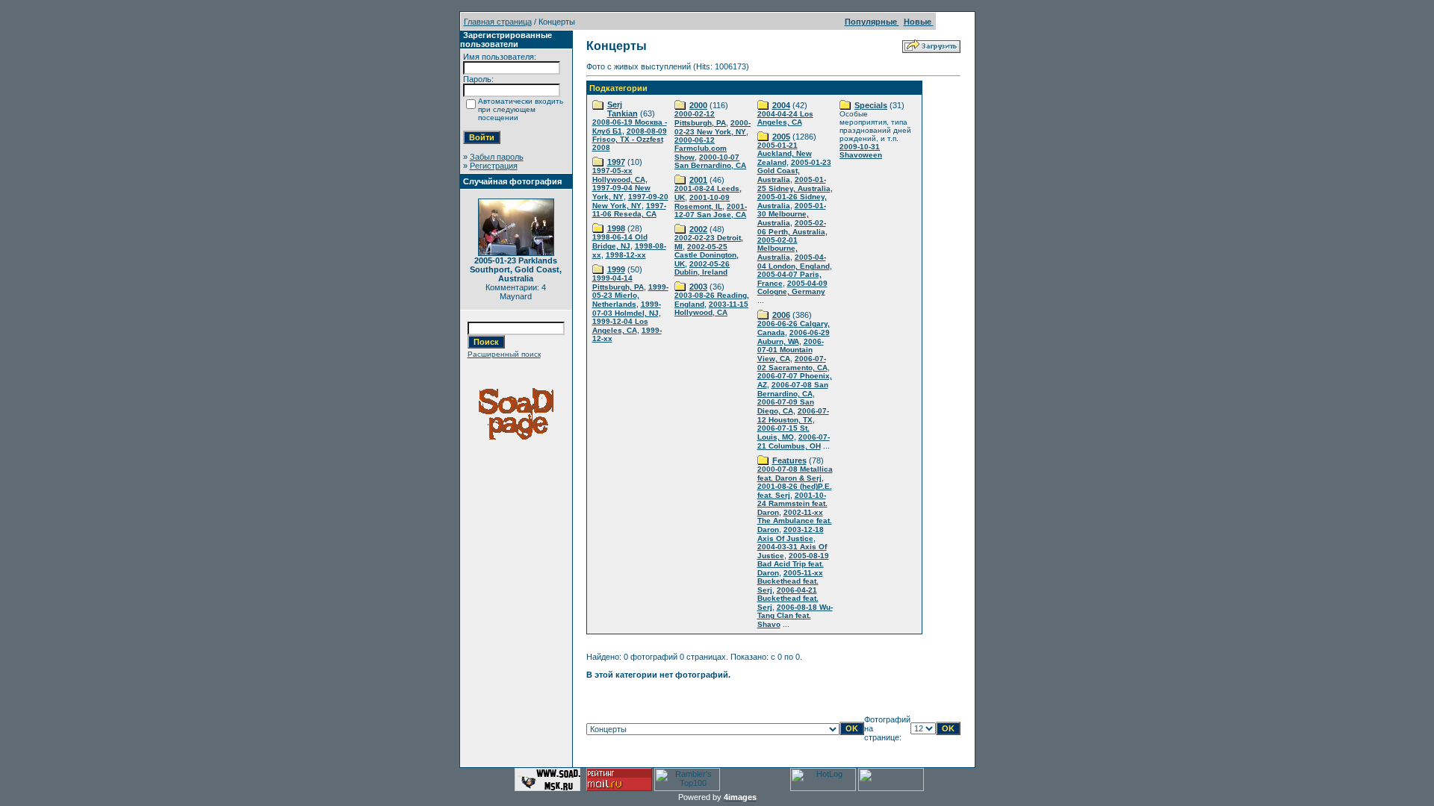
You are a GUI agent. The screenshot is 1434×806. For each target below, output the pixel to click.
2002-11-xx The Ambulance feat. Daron (794, 521)
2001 (698, 179)
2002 (698, 229)
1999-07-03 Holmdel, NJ (626, 308)
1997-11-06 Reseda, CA (629, 210)
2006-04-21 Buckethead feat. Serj (788, 598)
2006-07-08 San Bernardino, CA (792, 389)
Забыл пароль (497, 156)
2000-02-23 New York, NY (712, 127)
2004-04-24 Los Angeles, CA (785, 118)
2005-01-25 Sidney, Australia (794, 184)
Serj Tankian (622, 109)
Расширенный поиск (504, 354)
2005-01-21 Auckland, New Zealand (784, 153)
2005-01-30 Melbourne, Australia (791, 214)
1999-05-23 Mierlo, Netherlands (630, 295)
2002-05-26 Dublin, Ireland (702, 268)
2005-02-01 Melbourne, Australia (777, 248)
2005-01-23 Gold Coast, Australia (794, 171)
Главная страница (498, 21)
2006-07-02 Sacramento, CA (792, 363)
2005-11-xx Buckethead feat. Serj (790, 581)
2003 (698, 286)
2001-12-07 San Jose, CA (710, 210)
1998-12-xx (626, 255)
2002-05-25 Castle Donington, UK (706, 255)
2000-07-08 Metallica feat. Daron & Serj (795, 473)
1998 (616, 228)
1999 (616, 269)
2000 (698, 105)
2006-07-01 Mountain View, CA (790, 350)
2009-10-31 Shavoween (860, 151)
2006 (781, 314)
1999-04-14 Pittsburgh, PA (618, 282)
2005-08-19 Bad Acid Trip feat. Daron (793, 564)
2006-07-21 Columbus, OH (793, 441)
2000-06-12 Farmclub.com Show (700, 148)
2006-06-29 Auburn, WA (793, 337)
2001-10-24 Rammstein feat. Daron (792, 503)
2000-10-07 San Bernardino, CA (710, 161)
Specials (870, 105)
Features (789, 460)
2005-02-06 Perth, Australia (791, 227)
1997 (616, 161)
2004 (781, 105)
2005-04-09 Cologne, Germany (792, 287)
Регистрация (494, 165)
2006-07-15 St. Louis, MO (783, 432)
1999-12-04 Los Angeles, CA (620, 325)
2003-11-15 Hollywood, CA (711, 308)
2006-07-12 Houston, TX (793, 415)
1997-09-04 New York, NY (621, 192)
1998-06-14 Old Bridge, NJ (620, 241)
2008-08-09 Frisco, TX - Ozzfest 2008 (629, 139)
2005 (781, 136)
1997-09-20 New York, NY (630, 201)
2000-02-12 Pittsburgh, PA (700, 118)
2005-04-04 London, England (793, 261)
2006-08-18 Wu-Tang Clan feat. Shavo (795, 615)
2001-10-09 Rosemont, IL (702, 201)
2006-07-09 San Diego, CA (785, 406)
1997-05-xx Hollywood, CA (618, 175)
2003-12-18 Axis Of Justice (790, 534)
